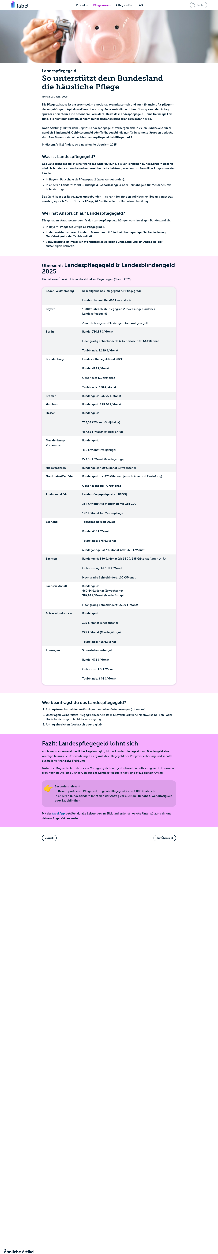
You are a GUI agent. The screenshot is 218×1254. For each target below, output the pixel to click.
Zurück (49, 837)
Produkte (82, 5)
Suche (200, 5)
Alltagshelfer (124, 5)
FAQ (140, 5)
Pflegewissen (102, 5)
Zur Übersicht (165, 837)
